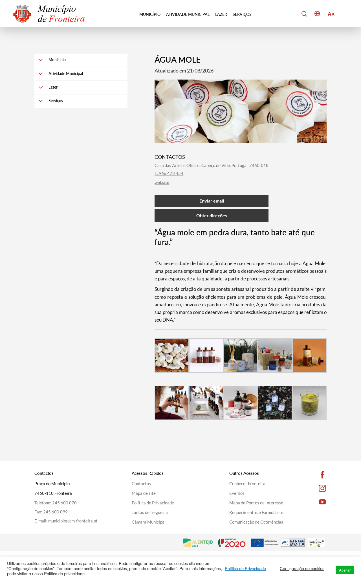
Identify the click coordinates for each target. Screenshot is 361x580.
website (162, 182)
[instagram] (314, 488)
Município (149, 14)
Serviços (242, 14)
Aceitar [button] (345, 570)
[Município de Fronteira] (49, 14)
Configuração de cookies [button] (302, 568)
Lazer (221, 14)
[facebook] (314, 475)
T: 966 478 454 (169, 173)
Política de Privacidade (245, 568)
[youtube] (314, 502)
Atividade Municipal (188, 14)
